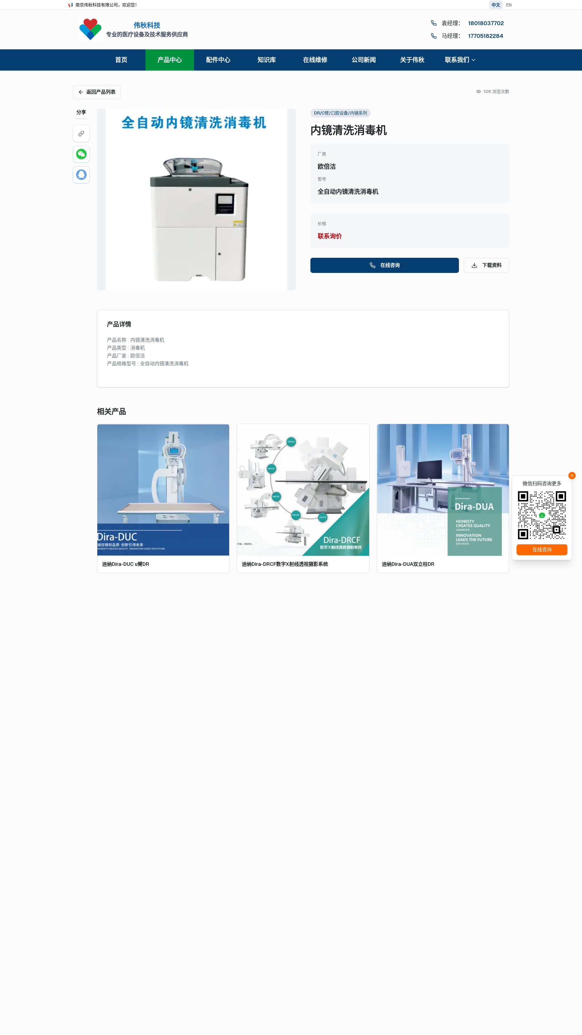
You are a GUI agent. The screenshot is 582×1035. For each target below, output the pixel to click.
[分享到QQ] (81, 174)
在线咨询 (390, 265)
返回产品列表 (100, 92)
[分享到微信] (81, 154)
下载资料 (492, 265)
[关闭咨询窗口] (572, 475)
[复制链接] (81, 133)
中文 (496, 5)
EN (509, 5)
